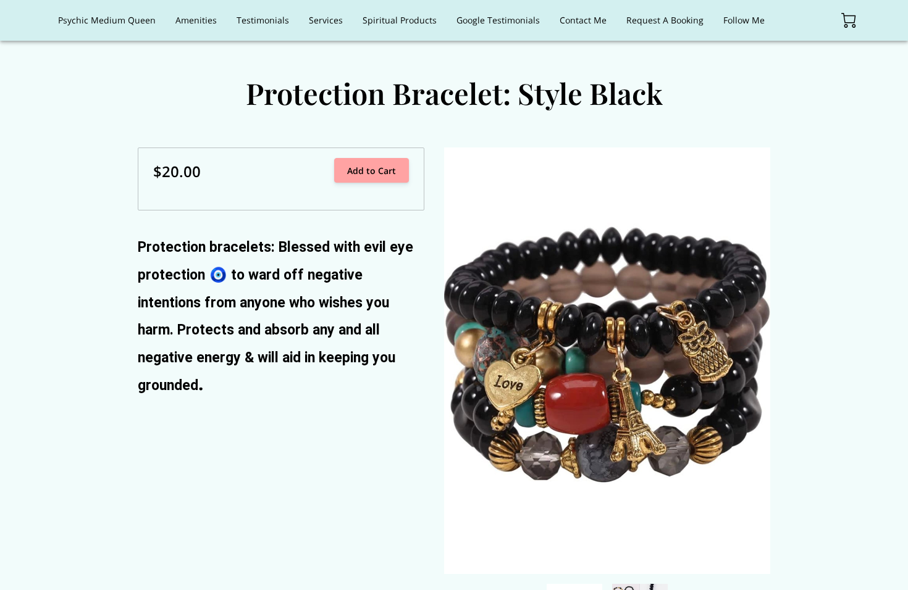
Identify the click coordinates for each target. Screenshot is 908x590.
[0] (848, 20)
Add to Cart (371, 171)
